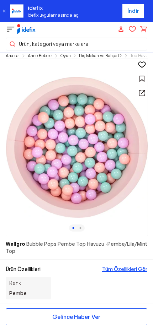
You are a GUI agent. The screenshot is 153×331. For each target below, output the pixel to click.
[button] (76, 44)
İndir (133, 10)
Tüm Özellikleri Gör (124, 269)
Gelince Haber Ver (76, 316)
